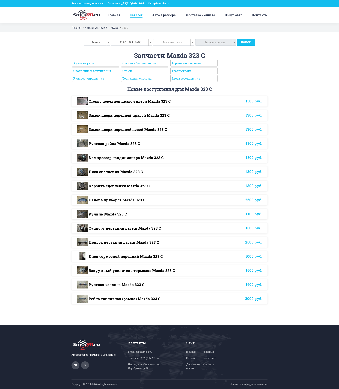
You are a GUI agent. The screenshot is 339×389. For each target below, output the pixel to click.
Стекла (127, 71)
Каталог (136, 15)
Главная (114, 15)
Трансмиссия (182, 71)
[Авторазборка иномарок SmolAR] (86, 14)
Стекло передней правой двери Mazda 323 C (130, 101)
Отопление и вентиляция (92, 71)
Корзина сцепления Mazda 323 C (119, 186)
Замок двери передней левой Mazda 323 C (128, 129)
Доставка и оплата (200, 15)
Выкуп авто (233, 15)
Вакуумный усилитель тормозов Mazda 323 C (132, 270)
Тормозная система (186, 63)
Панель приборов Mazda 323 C (117, 200)
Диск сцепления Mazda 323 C (116, 171)
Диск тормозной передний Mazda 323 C (126, 256)
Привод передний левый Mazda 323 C (124, 242)
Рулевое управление (88, 78)
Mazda (114, 27)
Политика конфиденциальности (248, 384)
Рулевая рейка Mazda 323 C (114, 143)
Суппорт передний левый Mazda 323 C (125, 228)
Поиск (246, 42)
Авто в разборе (164, 15)
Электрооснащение (186, 78)
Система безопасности (139, 63)
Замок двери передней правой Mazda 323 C (129, 115)
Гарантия (208, 351)
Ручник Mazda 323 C (108, 214)
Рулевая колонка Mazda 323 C (116, 284)
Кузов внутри (83, 63)
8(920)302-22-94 (134, 3)
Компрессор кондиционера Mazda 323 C (126, 157)
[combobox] (97, 42)
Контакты (259, 15)
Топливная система (136, 78)
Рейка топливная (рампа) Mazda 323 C (124, 298)
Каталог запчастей (96, 27)
